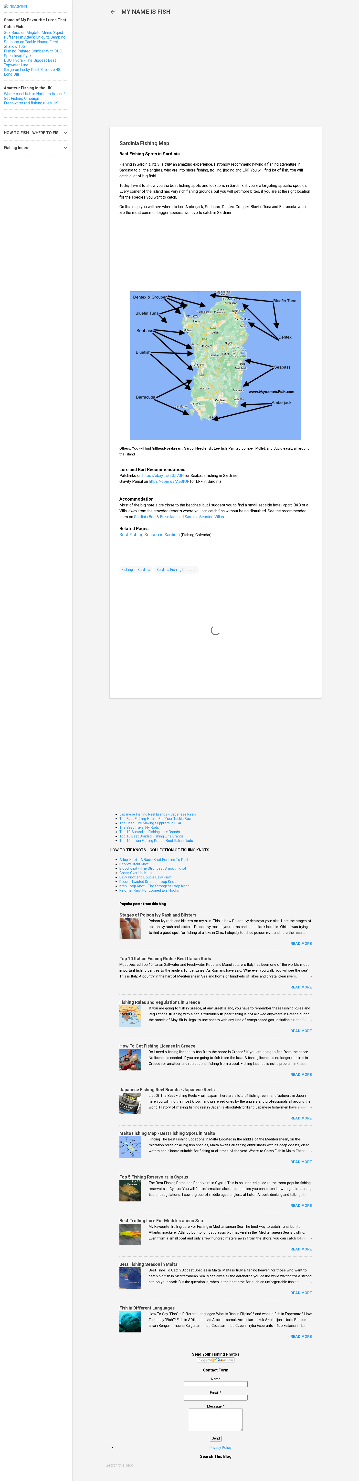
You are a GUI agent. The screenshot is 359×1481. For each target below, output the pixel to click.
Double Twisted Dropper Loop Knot (147, 881)
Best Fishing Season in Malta (148, 1264)
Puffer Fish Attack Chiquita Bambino (34, 37)
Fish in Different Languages (147, 1307)
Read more (301, 943)
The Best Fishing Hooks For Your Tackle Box (155, 818)
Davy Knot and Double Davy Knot (145, 877)
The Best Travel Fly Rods (139, 827)
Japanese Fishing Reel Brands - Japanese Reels (157, 814)
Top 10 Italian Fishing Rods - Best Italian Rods (156, 840)
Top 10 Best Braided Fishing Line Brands (151, 836)
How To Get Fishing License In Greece (157, 1045)
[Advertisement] (189, 73)
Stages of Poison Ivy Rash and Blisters (157, 914)
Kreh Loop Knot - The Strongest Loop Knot (154, 886)
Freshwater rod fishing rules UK (31, 103)
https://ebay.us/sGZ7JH (163, 475)
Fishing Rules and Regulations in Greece (159, 1002)
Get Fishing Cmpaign (21, 98)
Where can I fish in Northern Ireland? (34, 93)
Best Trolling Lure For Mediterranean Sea (161, 1220)
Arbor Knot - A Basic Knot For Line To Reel (153, 859)
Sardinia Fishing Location (177, 569)
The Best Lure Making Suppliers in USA (150, 823)
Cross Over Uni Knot (135, 873)
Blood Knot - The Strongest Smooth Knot (152, 868)
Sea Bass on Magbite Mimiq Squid (33, 32)
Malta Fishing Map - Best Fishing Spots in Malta (167, 1133)
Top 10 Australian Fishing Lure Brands (149, 832)
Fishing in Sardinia (136, 569)
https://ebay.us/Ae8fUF (169, 481)
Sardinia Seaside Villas (204, 516)
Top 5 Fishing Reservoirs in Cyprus (153, 1176)
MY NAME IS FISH (145, 11)
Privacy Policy (221, 1447)
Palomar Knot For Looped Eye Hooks (149, 890)
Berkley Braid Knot (133, 864)
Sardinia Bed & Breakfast (155, 516)
